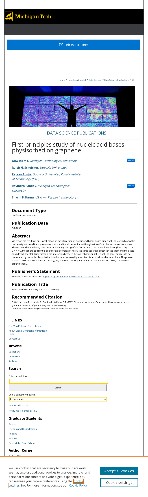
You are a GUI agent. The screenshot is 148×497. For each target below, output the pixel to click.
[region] (74, 476)
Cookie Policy (78, 485)
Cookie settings (119, 482)
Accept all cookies (119, 470)
